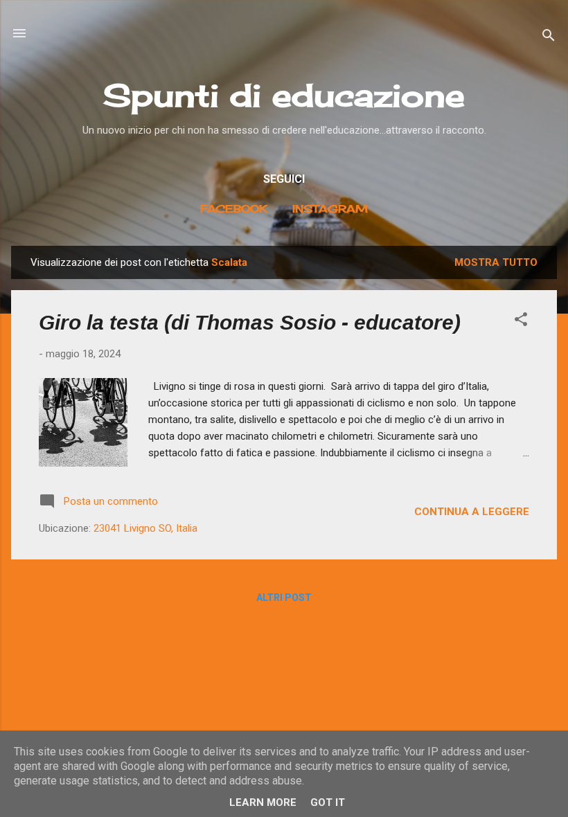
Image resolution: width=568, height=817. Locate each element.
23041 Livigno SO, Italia (145, 528)
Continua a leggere (471, 511)
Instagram (330, 208)
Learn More (262, 802)
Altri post (284, 597)
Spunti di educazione (284, 95)
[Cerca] (548, 38)
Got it (327, 802)
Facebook (233, 208)
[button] (521, 321)
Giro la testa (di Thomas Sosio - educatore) (250, 322)
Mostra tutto (496, 262)
